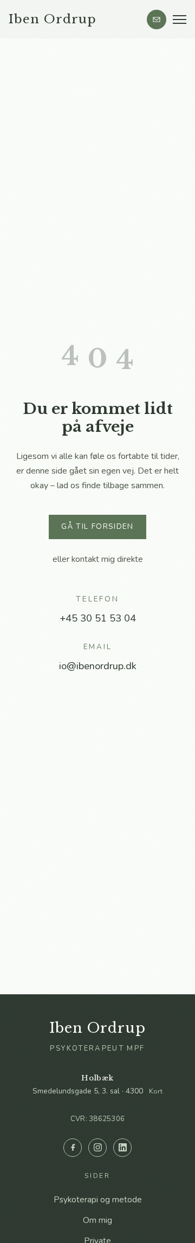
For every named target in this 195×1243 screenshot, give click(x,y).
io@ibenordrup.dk (97, 665)
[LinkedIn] (122, 1147)
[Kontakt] (156, 19)
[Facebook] (72, 1147)
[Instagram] (97, 1147)
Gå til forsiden (97, 526)
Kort (155, 1091)
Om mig (97, 1220)
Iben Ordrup (52, 19)
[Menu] (179, 19)
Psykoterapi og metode (98, 1199)
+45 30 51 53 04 (98, 618)
